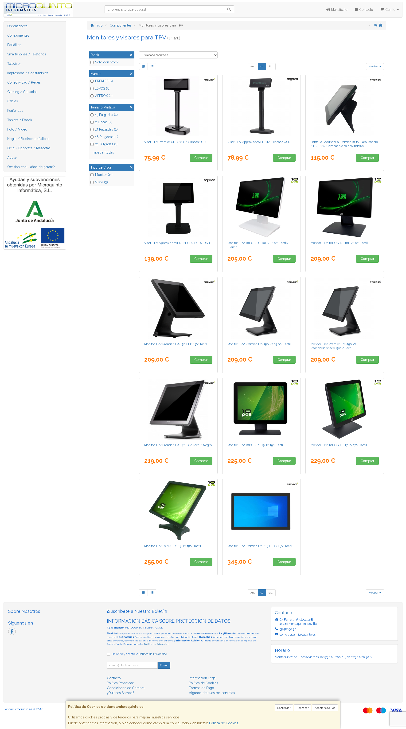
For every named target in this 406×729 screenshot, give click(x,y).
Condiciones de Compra (125, 688)
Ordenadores (17, 26)
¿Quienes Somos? (120, 693)
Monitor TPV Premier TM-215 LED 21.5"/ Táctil (259, 546)
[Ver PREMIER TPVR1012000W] (345, 106)
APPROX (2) (104, 96)
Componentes (18, 35)
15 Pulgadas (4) (106, 115)
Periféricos (15, 110)
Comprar (201, 158)
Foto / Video (17, 129)
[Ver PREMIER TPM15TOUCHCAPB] (178, 308)
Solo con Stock (106, 62)
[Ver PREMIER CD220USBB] (178, 106)
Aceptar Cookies (325, 708)
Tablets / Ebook (19, 120)
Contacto (365, 10)
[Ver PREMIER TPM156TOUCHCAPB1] (261, 308)
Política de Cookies (223, 723)
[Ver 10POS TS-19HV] (178, 510)
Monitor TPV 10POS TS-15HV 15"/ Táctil (255, 445)
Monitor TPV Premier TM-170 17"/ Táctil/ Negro (178, 445)
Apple (11, 157)
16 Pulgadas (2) (106, 137)
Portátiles (14, 45)
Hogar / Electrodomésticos (28, 139)
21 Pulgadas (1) (106, 144)
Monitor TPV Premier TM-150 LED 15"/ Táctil (175, 344)
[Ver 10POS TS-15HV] (261, 409)
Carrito (390, 10)
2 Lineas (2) (103, 122)
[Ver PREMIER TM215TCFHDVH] (261, 510)
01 (261, 66)
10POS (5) (102, 88)
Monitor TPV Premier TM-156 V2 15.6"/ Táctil (259, 344)
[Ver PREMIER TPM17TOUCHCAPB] (178, 409)
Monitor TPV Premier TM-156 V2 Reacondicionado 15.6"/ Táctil (333, 346)
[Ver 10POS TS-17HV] (345, 409)
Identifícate (338, 10)
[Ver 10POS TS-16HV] (345, 207)
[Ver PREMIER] (345, 308)
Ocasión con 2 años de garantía (31, 167)
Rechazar (302, 708)
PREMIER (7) (104, 81)
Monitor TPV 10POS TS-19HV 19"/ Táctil (172, 546)
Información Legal (202, 678)
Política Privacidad (120, 683)
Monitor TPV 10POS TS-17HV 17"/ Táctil (339, 445)
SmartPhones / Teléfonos (26, 54)
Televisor (14, 64)
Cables (12, 101)
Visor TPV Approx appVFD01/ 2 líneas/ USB (258, 142)
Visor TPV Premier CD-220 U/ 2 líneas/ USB (175, 142)
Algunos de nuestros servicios (212, 693)
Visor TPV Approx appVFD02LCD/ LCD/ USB (177, 243)
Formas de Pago (201, 688)
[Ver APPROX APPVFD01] (261, 106)
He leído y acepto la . (140, 654)
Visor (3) (101, 182)
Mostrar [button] (374, 66)
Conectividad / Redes (24, 82)
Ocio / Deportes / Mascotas (29, 148)
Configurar (283, 708)
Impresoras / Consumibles (27, 73)
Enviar (164, 665)
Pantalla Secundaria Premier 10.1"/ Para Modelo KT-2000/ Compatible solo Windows (344, 144)
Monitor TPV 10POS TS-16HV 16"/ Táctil (339, 243)
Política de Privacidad (156, 644)
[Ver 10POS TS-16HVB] (261, 207)
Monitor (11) (104, 175)
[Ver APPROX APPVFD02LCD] (178, 207)
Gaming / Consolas (22, 92)
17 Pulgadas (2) (106, 129)
